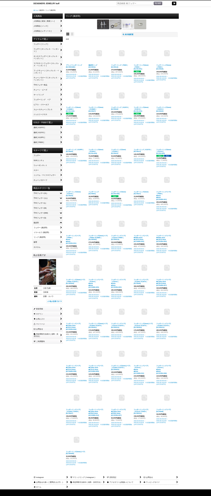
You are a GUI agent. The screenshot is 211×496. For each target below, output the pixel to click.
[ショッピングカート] (174, 3)
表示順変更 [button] (129, 34)
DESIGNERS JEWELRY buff (46, 3)
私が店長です (55, 301)
